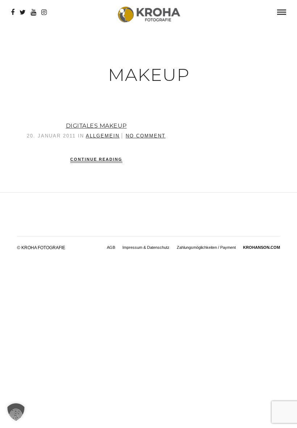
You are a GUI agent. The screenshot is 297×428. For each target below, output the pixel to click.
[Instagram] (44, 12)
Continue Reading (96, 159)
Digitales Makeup (96, 125)
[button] (16, 412)
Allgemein (103, 136)
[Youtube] (33, 12)
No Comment (146, 136)
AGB (111, 247)
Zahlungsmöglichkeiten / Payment (206, 247)
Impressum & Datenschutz (146, 247)
